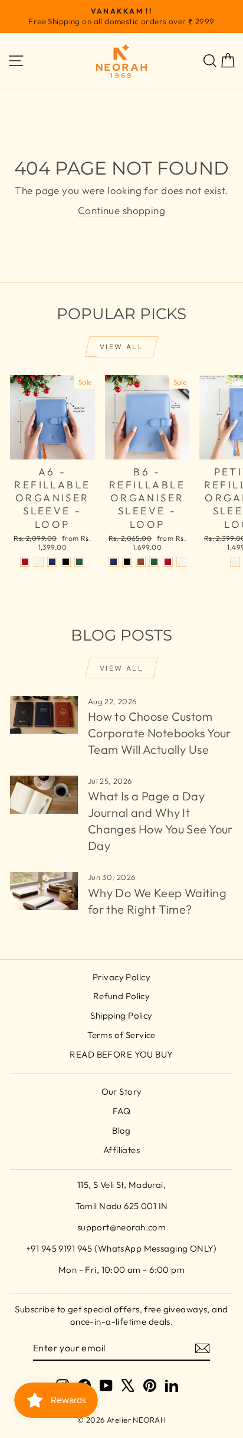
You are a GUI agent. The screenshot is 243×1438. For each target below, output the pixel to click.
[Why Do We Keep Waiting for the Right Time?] (44, 891)
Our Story (121, 1091)
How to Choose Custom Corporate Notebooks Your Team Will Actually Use (159, 733)
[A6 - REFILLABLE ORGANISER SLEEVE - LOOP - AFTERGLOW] (38, 561)
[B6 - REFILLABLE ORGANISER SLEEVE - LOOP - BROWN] (140, 561)
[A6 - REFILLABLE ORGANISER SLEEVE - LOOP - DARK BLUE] (52, 561)
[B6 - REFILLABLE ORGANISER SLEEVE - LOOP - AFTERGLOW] (181, 561)
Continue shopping (121, 210)
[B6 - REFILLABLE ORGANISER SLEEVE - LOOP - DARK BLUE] (113, 561)
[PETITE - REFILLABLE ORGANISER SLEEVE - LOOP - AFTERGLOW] (235, 561)
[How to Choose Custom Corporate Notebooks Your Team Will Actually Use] (44, 715)
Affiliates (121, 1149)
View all (121, 346)
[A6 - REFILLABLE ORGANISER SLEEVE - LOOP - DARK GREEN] (79, 561)
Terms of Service (121, 1034)
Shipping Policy (121, 1015)
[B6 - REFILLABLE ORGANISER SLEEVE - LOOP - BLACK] (127, 561)
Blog (121, 1130)
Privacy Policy (121, 977)
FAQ (121, 1111)
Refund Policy (121, 996)
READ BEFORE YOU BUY (121, 1054)
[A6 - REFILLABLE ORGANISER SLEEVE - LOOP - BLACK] (65, 561)
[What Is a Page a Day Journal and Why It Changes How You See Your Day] (44, 794)
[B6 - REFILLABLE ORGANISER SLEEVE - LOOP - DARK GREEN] (154, 561)
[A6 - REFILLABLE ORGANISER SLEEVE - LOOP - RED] (25, 561)
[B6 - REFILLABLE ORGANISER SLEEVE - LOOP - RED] (167, 561)
